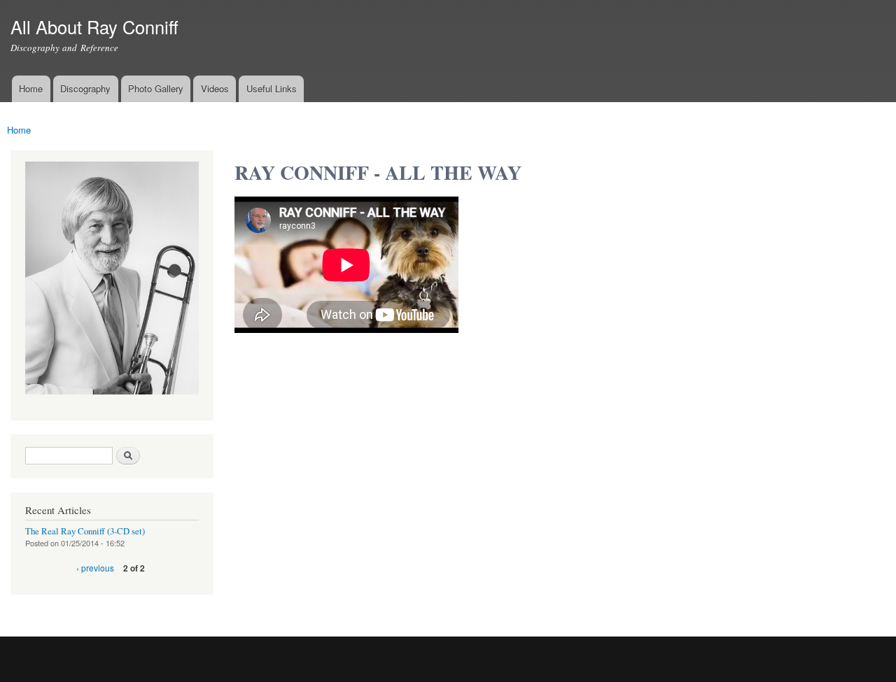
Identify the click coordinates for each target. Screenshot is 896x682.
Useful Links (271, 88)
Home (31, 88)
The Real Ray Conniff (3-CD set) (85, 531)
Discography (85, 88)
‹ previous (95, 568)
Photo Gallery (155, 88)
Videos (215, 88)
